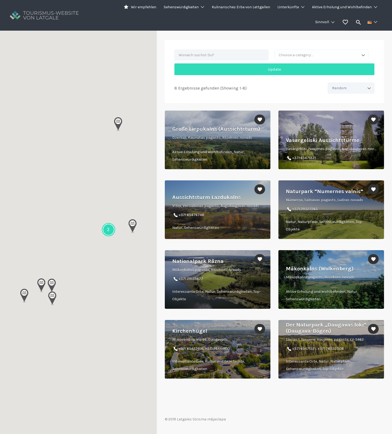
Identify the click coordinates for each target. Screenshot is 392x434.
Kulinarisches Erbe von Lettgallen (241, 7)
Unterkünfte (288, 7)
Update (274, 69)
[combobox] (321, 55)
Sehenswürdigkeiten (181, 7)
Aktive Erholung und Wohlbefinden (342, 7)
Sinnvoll (322, 22)
